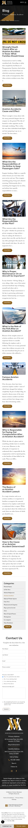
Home (3, 20)
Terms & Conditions (8, 797)
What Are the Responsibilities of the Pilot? (10, 221)
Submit (6, 709)
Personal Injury (8, 586)
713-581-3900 (10, 821)
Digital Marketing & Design (15, 805)
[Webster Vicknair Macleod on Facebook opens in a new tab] (16, 771)
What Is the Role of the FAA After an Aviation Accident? (11, 329)
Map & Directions (14, 744)
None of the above (9, 683)
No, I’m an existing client (10, 679)
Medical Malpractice (9, 592)
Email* (4, 661)
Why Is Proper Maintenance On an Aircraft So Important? (13, 274)
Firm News (7, 601)
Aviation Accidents (14, 20)
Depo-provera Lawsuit (9, 607)
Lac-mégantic (7, 620)
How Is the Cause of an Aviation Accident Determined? (13, 544)
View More (7, 85)
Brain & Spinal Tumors (10, 614)
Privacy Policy (19, 797)
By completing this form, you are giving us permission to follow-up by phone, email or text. (14, 703)
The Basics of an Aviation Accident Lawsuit (11, 489)
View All (8, 626)
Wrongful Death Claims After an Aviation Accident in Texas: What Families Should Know (13, 51)
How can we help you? (8, 686)
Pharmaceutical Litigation (10, 604)
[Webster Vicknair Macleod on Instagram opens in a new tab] (12, 771)
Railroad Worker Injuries (10, 598)
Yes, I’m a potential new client (12, 676)
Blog (8, 20)
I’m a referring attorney (10, 681)
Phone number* (6, 667)
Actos (5, 611)
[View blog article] (14, 36)
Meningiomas (7, 617)
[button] (2, 821)
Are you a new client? (8, 674)
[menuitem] (12, 771)
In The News (7, 589)
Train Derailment (8, 623)
